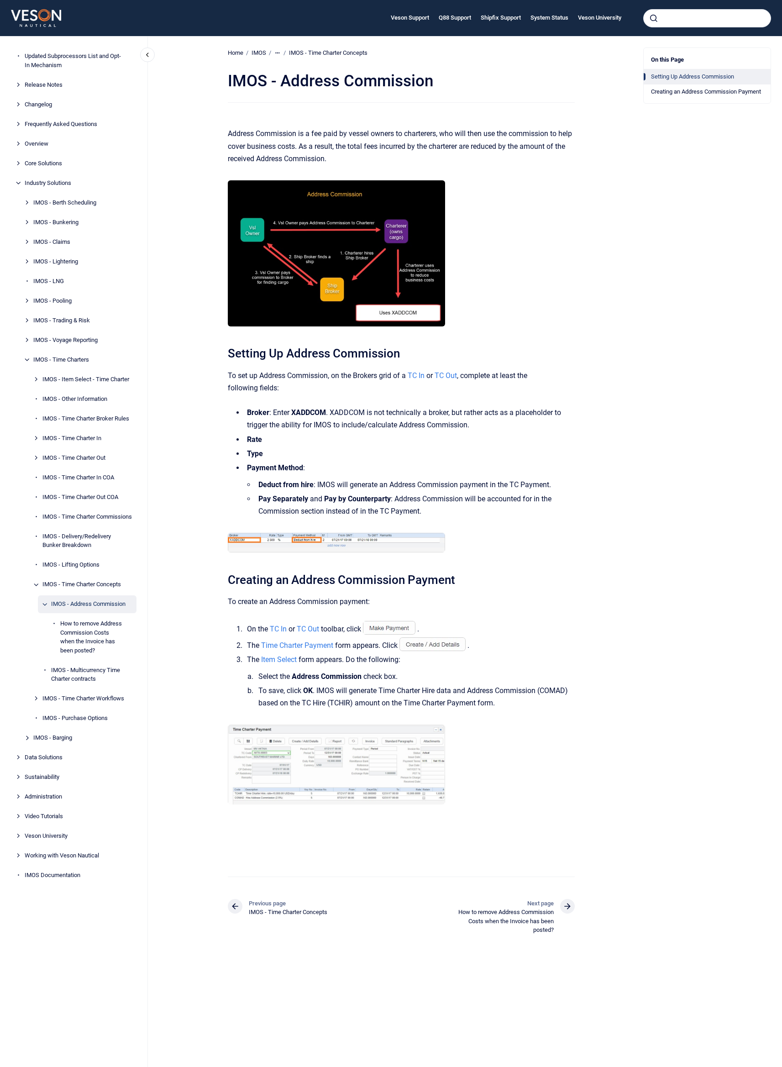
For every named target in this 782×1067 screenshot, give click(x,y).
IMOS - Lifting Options (71, 565)
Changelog (38, 104)
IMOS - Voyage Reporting (65, 339)
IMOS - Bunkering (56, 222)
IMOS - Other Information (74, 398)
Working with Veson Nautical (62, 855)
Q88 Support (455, 17)
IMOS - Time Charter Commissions (87, 516)
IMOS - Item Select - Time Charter (85, 379)
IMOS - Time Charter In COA (78, 477)
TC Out (446, 375)
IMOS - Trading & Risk (61, 320)
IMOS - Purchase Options (75, 718)
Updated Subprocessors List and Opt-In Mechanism (73, 61)
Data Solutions (44, 757)
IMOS (259, 52)
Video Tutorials (44, 816)
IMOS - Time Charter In (71, 438)
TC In (416, 375)
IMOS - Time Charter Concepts (81, 584)
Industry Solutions (48, 182)
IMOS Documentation (52, 875)
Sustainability (42, 777)
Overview (36, 143)
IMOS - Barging (52, 738)
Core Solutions (43, 163)
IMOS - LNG (48, 281)
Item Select (279, 659)
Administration (43, 797)
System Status (549, 17)
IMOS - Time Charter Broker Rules (85, 418)
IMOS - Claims (51, 241)
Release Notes (44, 84)
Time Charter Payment (297, 645)
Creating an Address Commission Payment (706, 91)
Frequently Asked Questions (61, 124)
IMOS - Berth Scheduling (64, 202)
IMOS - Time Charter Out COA (80, 497)
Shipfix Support (501, 17)
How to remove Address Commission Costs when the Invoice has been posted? (91, 637)
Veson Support (410, 17)
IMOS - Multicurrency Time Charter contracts (85, 675)
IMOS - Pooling (52, 300)
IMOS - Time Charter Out (73, 457)
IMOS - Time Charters (61, 359)
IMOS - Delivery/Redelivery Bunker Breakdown (76, 541)
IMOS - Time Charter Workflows (83, 698)
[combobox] (707, 18)
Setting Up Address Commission (692, 76)
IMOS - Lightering (55, 261)
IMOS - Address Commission (88, 604)
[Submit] (653, 18)
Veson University (599, 17)
